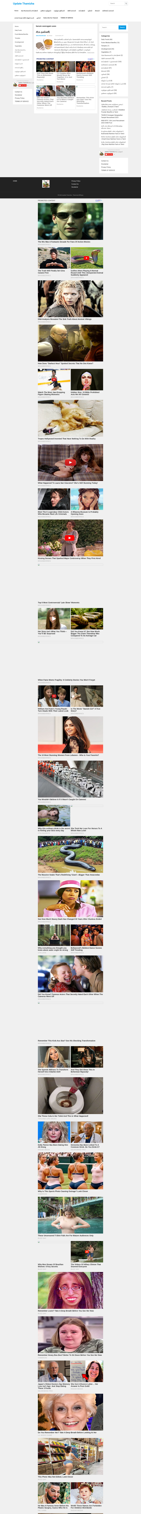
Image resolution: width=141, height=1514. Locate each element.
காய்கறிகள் (104, 68)
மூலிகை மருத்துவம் (20, 75)
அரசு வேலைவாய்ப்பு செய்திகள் (20, 51)
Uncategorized (19, 42)
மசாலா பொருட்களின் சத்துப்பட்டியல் (112, 84)
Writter (50, 35)
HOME (15, 181)
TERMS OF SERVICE (22, 101)
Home (17, 26)
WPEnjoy (80, 195)
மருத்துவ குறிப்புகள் (20, 71)
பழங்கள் (103, 74)
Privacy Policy (19, 98)
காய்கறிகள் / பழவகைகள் (22, 60)
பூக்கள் (103, 77)
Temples (17, 38)
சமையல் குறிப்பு (19, 67)
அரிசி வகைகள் (19, 56)
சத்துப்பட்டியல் (19, 63)
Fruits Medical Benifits (21, 34)
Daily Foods (18, 30)
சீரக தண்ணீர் (43, 32)
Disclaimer (18, 95)
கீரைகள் (104, 71)
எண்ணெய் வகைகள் (107, 65)
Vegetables (18, 46)
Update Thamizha (23, 3)
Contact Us (18, 92)
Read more (90, 52)
